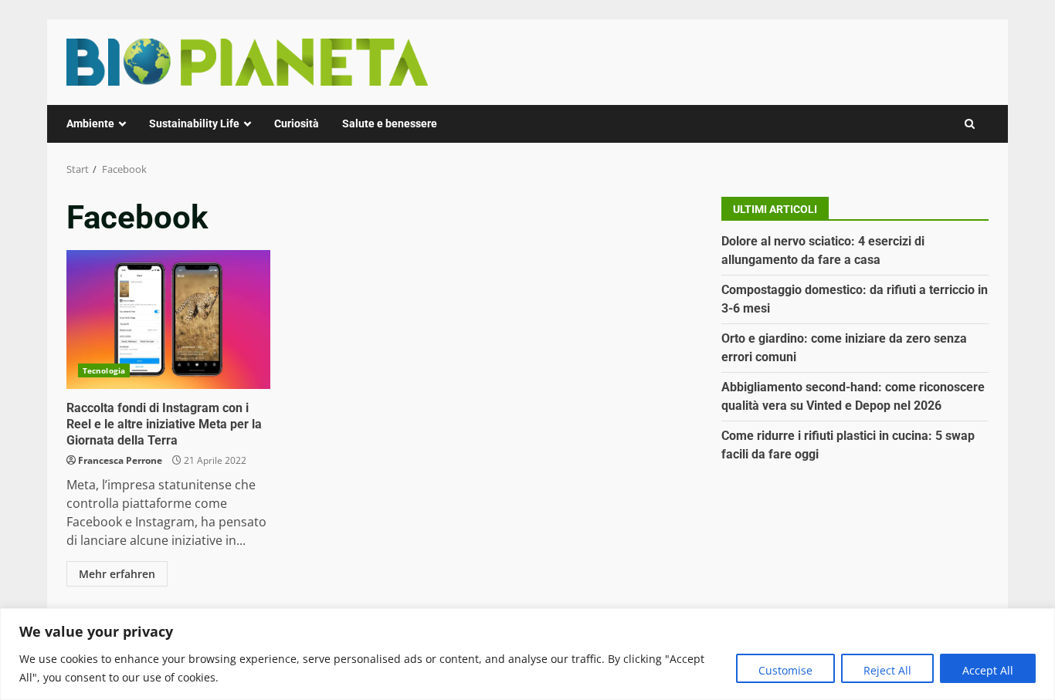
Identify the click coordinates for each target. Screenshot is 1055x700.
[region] (527, 654)
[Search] (970, 124)
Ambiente (90, 123)
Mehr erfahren (117, 573)
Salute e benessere (389, 123)
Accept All (987, 670)
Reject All (887, 670)
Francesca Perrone (120, 460)
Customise (785, 670)
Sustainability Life (194, 123)
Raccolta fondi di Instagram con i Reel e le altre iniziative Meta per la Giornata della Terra (168, 319)
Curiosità (296, 123)
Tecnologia (104, 370)
